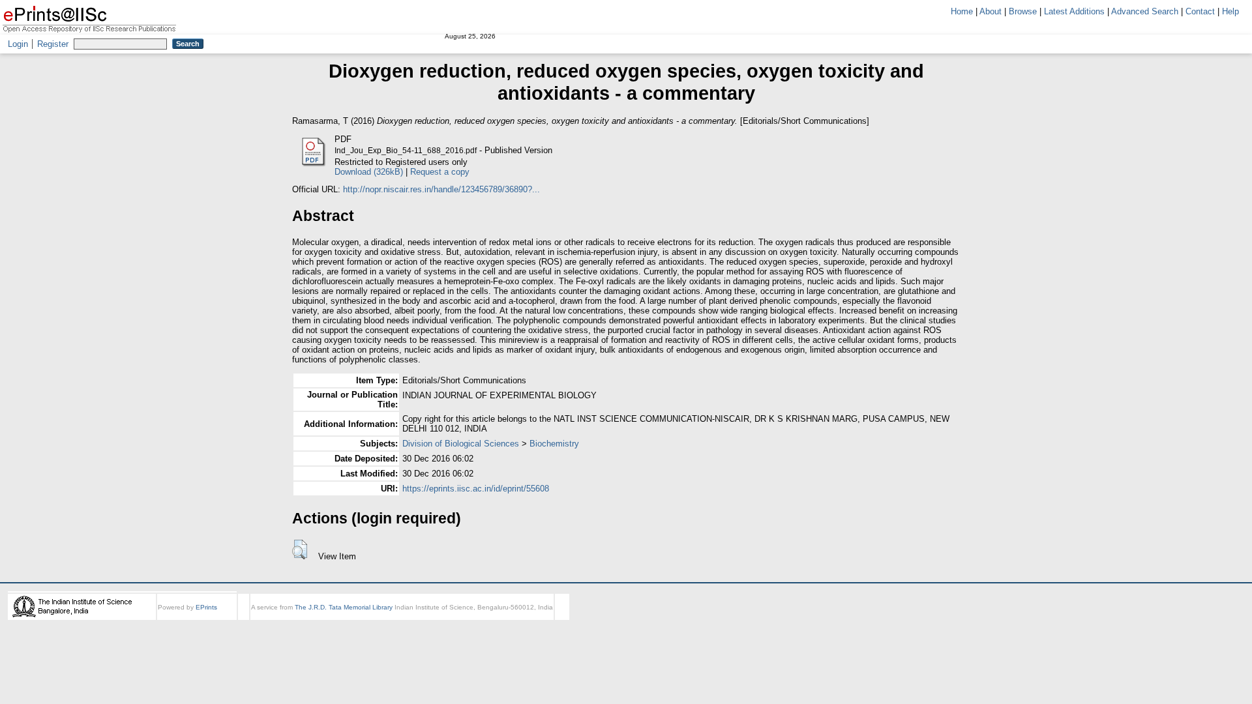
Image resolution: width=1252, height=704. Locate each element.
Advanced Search (1144, 11)
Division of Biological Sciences (460, 443)
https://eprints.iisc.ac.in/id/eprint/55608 (475, 488)
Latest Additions (1074, 11)
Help (1230, 11)
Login (18, 44)
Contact (1200, 11)
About (990, 11)
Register (52, 44)
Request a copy (440, 172)
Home (962, 11)
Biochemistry (554, 443)
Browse (1023, 11)
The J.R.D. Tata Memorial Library (344, 607)
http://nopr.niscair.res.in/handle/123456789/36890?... (441, 189)
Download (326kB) (369, 172)
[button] (299, 549)
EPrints (206, 607)
